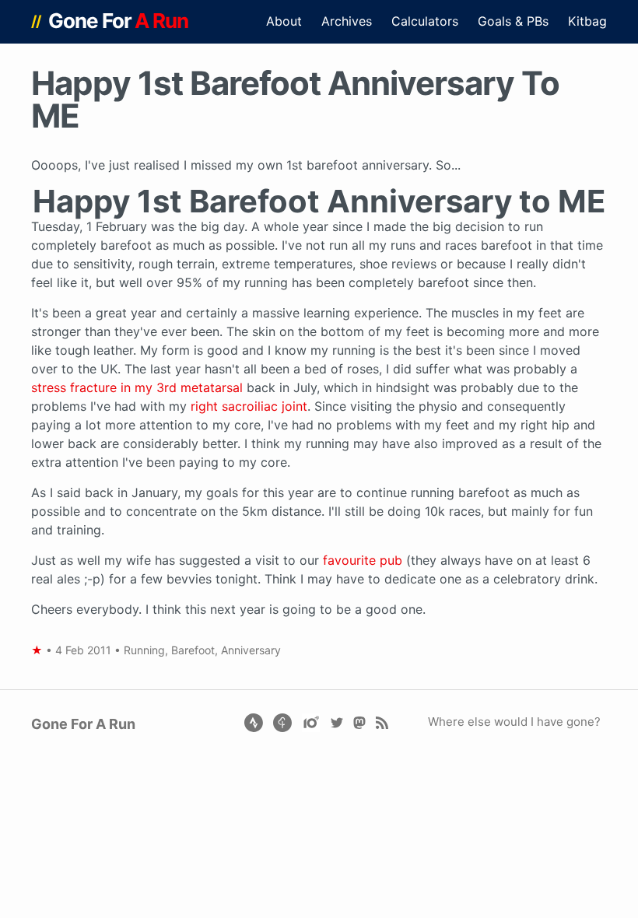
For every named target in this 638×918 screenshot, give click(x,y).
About (284, 21)
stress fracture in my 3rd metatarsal (137, 387)
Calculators (424, 21)
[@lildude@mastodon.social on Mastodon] (359, 721)
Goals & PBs (513, 21)
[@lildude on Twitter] (336, 721)
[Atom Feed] (381, 721)
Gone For (118, 21)
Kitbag (587, 21)
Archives (346, 21)
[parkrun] (283, 721)
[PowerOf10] (312, 721)
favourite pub (362, 560)
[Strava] (253, 721)
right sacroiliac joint (249, 406)
